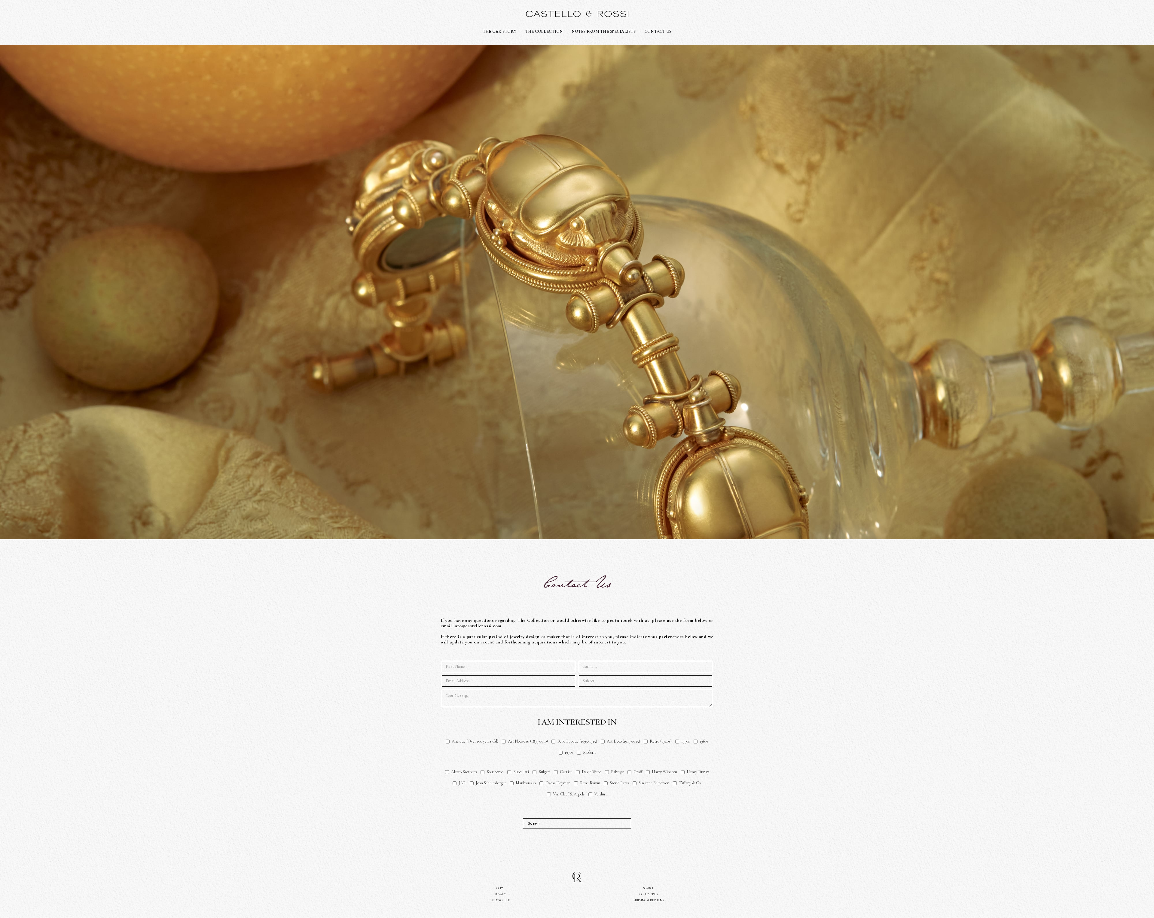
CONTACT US (658, 31)
